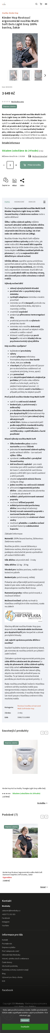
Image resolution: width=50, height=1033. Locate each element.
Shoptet (21, 1006)
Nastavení (25, 1020)
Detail (42, 887)
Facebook (6, 918)
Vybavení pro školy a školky (12, 977)
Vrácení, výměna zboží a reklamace (15, 958)
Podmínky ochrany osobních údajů (15, 970)
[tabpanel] (25, 772)
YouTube (5, 925)
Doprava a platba (8, 947)
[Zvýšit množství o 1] (16, 165)
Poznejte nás (7, 943)
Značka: (10, 13)
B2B (3, 981)
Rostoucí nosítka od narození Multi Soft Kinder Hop (29, 707)
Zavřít (41, 190)
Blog (3, 973)
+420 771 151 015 (8, 914)
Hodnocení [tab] (19, 202)
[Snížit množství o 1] (4, 165)
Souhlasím (25, 1026)
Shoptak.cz (32, 1006)
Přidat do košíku (34, 165)
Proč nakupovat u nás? (10, 951)
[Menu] (46, 4)
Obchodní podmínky (10, 966)
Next (47, 732)
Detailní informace (11, 143)
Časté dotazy (7, 962)
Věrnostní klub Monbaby (11, 955)
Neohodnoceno (17, 102)
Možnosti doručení (39, 156)
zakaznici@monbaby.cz (11, 910)
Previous (43, 732)
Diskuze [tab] (32, 202)
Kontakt (5, 940)
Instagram (5, 922)
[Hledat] (36, 4)
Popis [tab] (7, 202)
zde (28, 1015)
